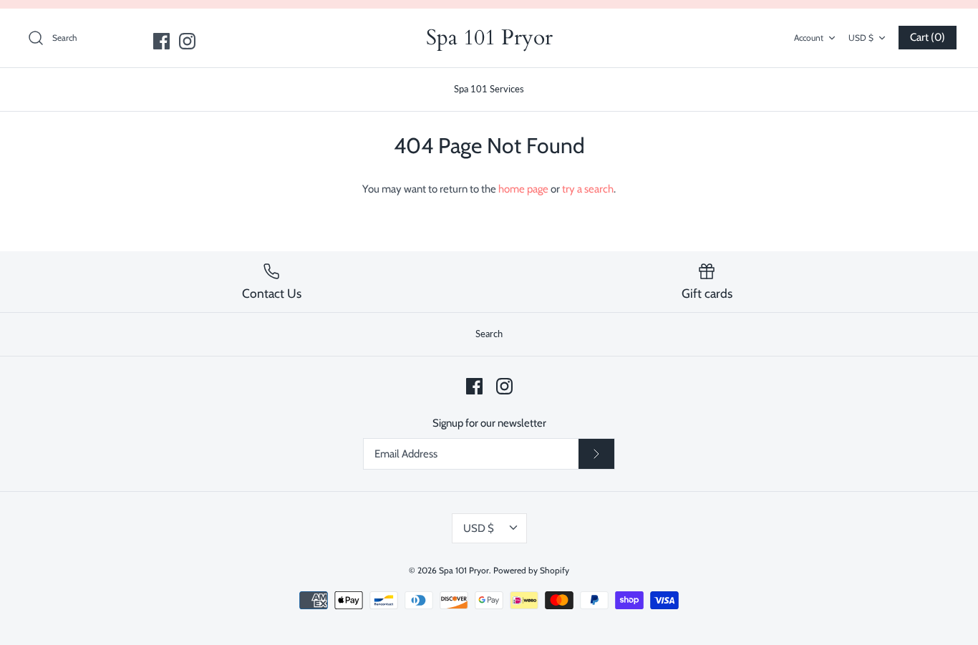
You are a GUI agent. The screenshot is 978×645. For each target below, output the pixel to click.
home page (523, 189)
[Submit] (596, 454)
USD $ (860, 37)
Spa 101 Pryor (464, 570)
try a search (588, 189)
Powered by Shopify (531, 570)
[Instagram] (187, 41)
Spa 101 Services (489, 88)
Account (808, 37)
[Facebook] (161, 41)
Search (489, 333)
